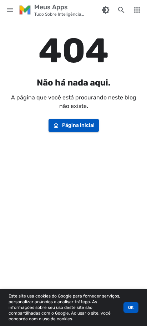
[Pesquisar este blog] (121, 10)
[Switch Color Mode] (105, 10)
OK (131, 307)
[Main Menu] (10, 10)
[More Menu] (137, 10)
